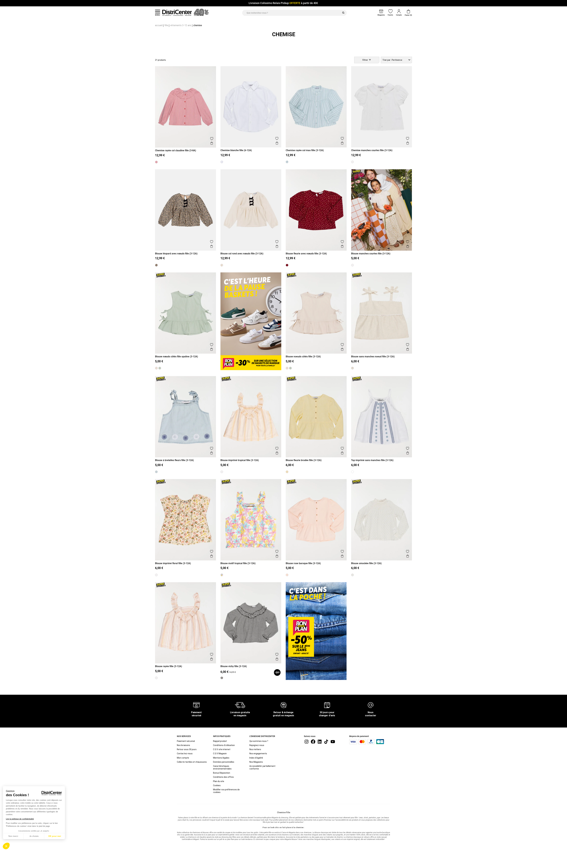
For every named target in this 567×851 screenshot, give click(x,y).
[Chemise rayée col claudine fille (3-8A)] (156, 162)
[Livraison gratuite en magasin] (240, 704)
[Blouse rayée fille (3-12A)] (156, 678)
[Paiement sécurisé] (196, 704)
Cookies (217, 785)
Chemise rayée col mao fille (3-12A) (305, 150)
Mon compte (183, 758)
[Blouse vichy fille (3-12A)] (221, 678)
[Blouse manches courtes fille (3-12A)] (352, 265)
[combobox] (396, 59)
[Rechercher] (343, 13)
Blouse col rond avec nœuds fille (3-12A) (241, 253)
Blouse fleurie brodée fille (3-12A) (304, 460)
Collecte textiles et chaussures (192, 762)
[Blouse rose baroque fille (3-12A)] (287, 575)
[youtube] (332, 741)
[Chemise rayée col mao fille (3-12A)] (287, 162)
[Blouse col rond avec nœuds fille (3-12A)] (221, 265)
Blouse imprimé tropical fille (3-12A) (239, 460)
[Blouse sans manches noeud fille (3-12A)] (352, 368)
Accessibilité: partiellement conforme (262, 767)
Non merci (13, 836)
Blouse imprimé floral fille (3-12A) (173, 563)
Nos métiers (255, 749)
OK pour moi (54, 836)
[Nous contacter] (371, 704)
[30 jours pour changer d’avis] (327, 704)
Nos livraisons (183, 745)
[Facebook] (313, 741)
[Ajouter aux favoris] (211, 138)
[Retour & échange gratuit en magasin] (283, 704)
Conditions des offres (223, 777)
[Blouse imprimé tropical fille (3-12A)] (221, 471)
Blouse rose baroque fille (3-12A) (303, 563)
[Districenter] (177, 13)
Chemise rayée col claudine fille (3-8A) (175, 150)
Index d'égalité (256, 758)
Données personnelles (223, 762)
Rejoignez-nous (256, 745)
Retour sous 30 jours (187, 749)
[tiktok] (326, 741)
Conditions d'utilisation (224, 745)
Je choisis (34, 836)
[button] (6, 846)
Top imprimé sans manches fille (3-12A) (372, 460)
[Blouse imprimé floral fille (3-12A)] (156, 575)
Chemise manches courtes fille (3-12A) (371, 150)
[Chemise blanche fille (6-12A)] (221, 162)
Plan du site (218, 781)
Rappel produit (220, 741)
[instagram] (306, 741)
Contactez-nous (185, 753)
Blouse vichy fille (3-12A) (233, 666)
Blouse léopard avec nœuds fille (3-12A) (176, 253)
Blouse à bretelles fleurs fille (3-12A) (174, 460)
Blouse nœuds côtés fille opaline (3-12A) (176, 356)
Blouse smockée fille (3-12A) (366, 563)
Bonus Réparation (221, 773)
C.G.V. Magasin (220, 753)
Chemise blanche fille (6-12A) (236, 150)
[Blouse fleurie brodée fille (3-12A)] (287, 471)
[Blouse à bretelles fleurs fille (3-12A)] (156, 471)
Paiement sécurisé (186, 741)
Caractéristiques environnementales (222, 767)
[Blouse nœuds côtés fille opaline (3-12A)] (159, 368)
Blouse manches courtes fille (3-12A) (370, 253)
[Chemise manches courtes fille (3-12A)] (352, 162)
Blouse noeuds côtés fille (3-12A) (303, 356)
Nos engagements (258, 753)
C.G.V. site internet (221, 749)
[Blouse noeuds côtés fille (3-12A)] (156, 368)
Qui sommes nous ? (258, 741)
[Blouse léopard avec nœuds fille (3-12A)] (156, 265)
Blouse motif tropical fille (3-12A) (238, 563)
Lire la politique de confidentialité (20, 819)
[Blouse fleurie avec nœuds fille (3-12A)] (287, 265)
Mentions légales (221, 758)
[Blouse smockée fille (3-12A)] (352, 575)
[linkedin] (319, 741)
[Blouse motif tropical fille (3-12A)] (221, 575)
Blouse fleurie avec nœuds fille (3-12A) (306, 253)
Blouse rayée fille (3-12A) (168, 666)
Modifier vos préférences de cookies (226, 790)
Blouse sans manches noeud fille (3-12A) (373, 356)
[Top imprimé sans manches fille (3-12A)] (352, 471)
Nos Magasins (256, 762)
